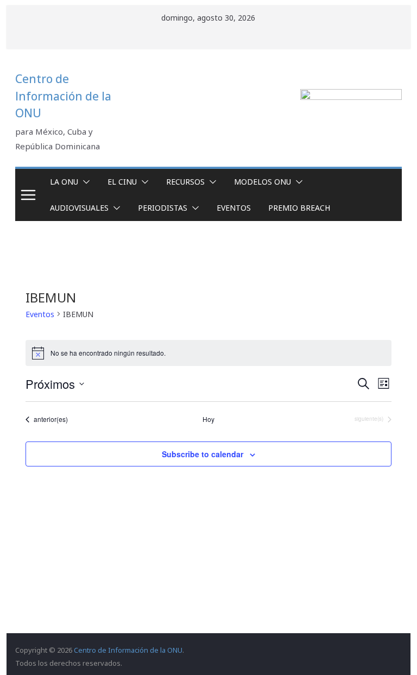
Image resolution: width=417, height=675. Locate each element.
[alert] (208, 353)
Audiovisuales (79, 208)
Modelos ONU (262, 181)
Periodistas (162, 208)
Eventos (234, 208)
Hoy (208, 419)
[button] (84, 182)
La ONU (64, 181)
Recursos (185, 181)
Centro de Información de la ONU (63, 96)
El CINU (122, 181)
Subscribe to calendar (202, 454)
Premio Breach (299, 208)
